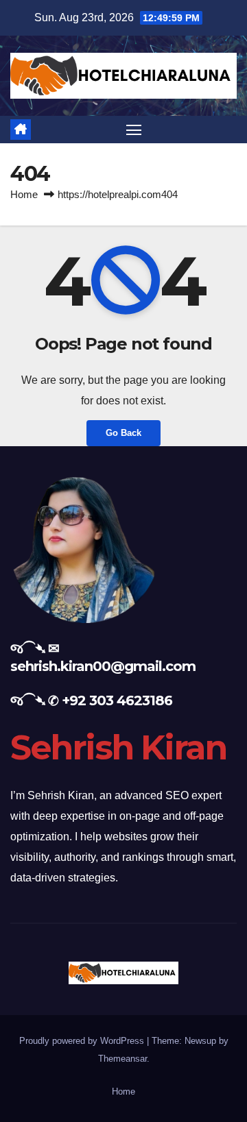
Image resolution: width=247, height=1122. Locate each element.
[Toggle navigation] (134, 129)
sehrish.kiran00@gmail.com (103, 666)
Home (24, 194)
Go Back (123, 433)
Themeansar (122, 1058)
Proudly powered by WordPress (83, 1041)
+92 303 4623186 (117, 700)
